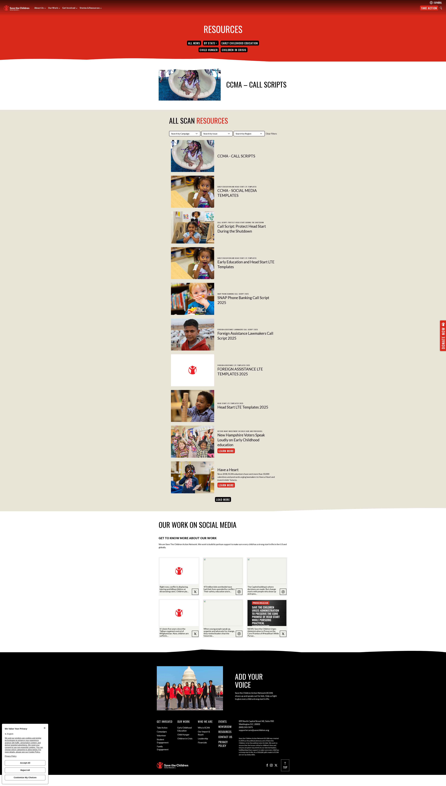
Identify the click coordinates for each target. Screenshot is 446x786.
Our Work (53, 8)
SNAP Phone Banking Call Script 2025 (243, 300)
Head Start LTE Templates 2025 (242, 407)
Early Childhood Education (240, 43)
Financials (202, 742)
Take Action (429, 8)
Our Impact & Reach (204, 733)
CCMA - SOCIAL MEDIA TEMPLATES (237, 193)
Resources (224, 732)
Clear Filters (271, 133)
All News (194, 43)
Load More (223, 499)
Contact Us (225, 737)
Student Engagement (163, 741)
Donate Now (443, 338)
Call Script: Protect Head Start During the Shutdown (241, 228)
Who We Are (205, 721)
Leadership (203, 738)
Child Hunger (209, 50)
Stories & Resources (90, 8)
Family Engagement (163, 748)
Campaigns (162, 731)
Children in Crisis (234, 50)
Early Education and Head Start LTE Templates (245, 264)
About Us (39, 8)
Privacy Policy (223, 743)
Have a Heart (228, 469)
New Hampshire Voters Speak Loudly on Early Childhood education (241, 440)
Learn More (226, 451)
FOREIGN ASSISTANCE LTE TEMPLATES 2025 (240, 371)
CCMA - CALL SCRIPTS (236, 156)
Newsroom (225, 726)
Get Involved (68, 8)
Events (222, 721)
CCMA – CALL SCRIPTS (256, 84)
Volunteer (161, 735)
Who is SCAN (204, 727)
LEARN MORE (226, 485)
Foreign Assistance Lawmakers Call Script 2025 (245, 335)
